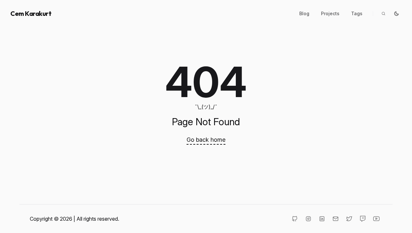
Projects (330, 13)
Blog (304, 13)
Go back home (206, 139)
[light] (396, 13)
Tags (356, 13)
